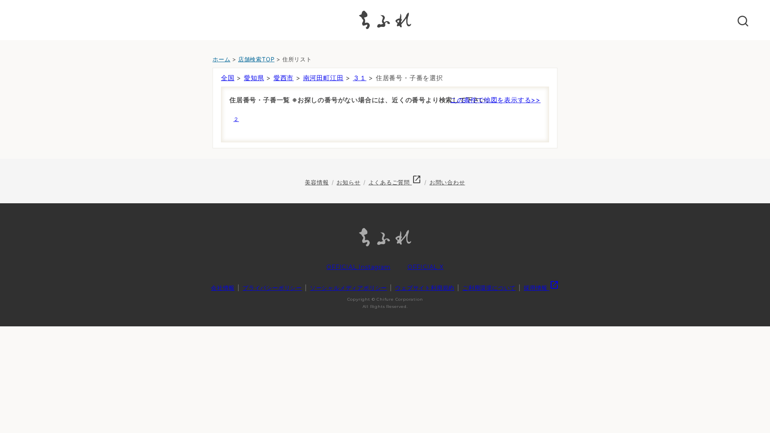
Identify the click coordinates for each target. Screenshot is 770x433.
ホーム (221, 59)
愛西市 (284, 78)
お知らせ (348, 182)
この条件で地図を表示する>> (495, 100)
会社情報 (223, 287)
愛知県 (254, 78)
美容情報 (316, 182)
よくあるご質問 (395, 182)
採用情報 (541, 287)
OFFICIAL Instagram (358, 267)
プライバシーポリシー (272, 287)
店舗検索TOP (256, 59)
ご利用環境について (489, 287)
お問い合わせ (447, 182)
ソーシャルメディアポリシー (348, 287)
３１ (360, 78)
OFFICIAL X (425, 267)
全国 (228, 78)
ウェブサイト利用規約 (424, 287)
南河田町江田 (323, 78)
